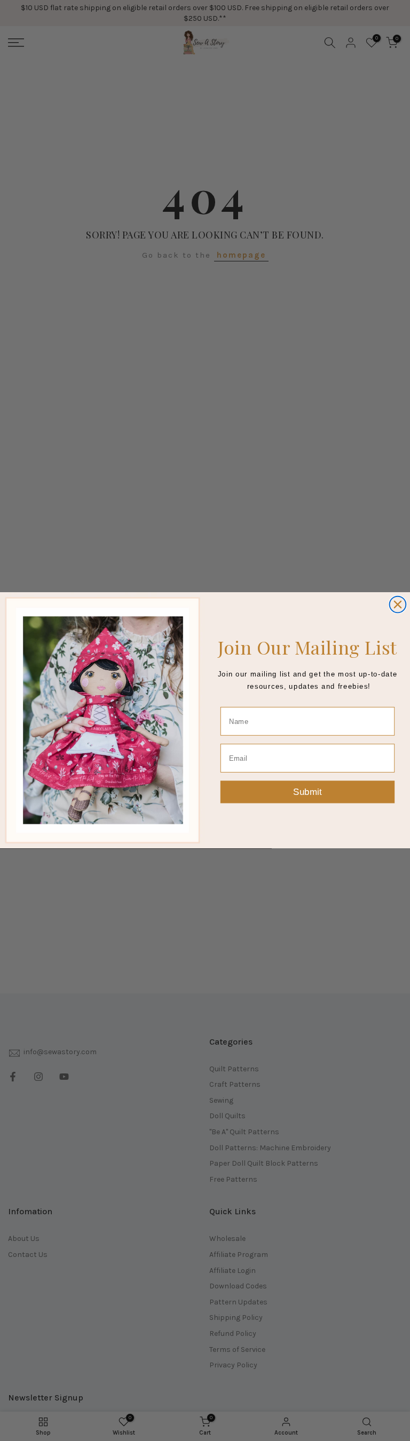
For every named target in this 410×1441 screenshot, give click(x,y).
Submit (307, 792)
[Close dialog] (398, 604)
